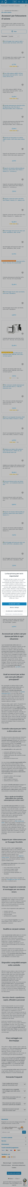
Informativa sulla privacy (17, 614)
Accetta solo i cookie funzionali (14, 611)
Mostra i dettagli (14, 607)
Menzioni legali (8, 614)
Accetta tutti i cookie (14, 604)
